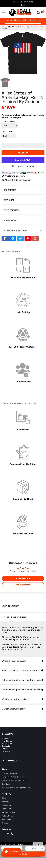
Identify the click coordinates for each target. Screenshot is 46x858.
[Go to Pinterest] (28, 238)
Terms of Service (8, 812)
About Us (5, 802)
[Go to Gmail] (35, 238)
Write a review (23, 578)
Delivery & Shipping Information (14, 780)
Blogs (23, 5)
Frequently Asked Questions (13, 777)
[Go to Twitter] (20, 238)
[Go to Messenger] (12, 238)
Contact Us (6, 805)
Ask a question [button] (23, 584)
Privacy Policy (7, 819)
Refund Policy (7, 816)
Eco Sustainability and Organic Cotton (16, 787)
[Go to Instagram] (8, 834)
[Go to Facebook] (5, 238)
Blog (4, 798)
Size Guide (6, 784)
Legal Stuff (6, 809)
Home (3, 27)
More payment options (23, 166)
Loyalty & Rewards (9, 773)
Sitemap (5, 823)
